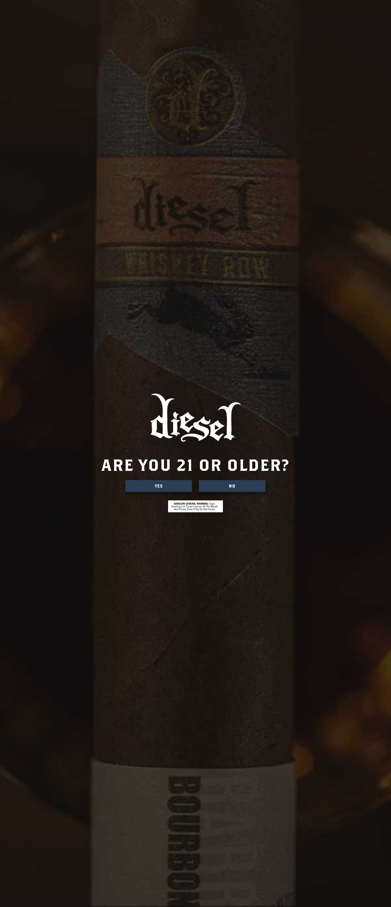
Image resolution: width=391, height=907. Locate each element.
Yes (159, 485)
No (232, 485)
